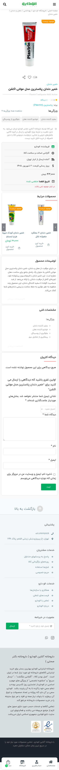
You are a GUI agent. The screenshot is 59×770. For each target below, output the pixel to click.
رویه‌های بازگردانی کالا (38, 561)
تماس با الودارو (42, 600)
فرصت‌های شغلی (41, 595)
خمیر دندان (52, 84)
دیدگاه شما (49, 414)
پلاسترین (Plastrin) (43, 105)
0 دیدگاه (44, 100)
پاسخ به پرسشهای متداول (36, 556)
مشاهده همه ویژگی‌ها (12, 111)
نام (53, 446)
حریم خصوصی (42, 572)
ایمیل (52, 460)
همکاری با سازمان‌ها (39, 590)
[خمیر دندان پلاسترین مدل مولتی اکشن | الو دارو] (29, 44)
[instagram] (52, 638)
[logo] (29, 3)
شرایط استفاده (42, 567)
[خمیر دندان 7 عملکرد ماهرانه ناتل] (41, 215)
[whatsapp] (46, 638)
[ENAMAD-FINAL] (42, 721)
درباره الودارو (43, 606)
